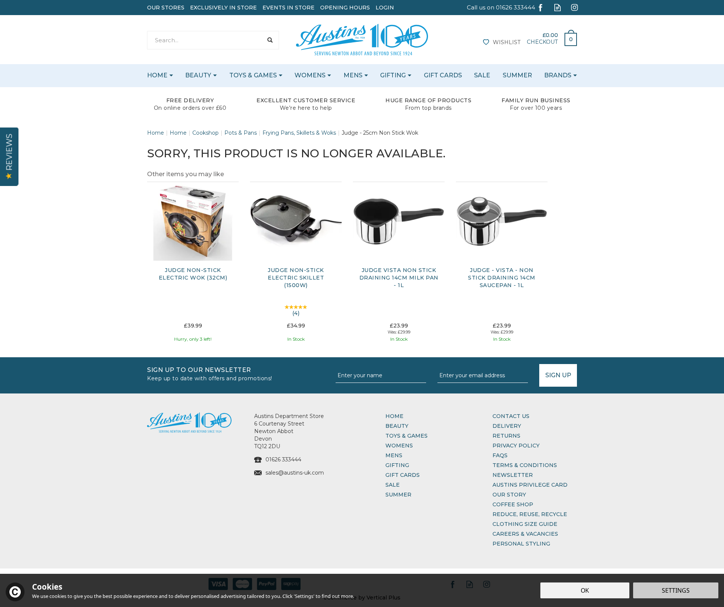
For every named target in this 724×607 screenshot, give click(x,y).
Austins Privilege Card (530, 484)
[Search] (270, 40)
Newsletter (512, 475)
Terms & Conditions (524, 465)
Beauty (396, 426)
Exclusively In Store (223, 7)
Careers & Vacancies (525, 533)
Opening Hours (345, 7)
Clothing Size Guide (524, 524)
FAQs (500, 455)
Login (385, 7)
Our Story (509, 494)
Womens (399, 445)
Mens (393, 455)
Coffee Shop (512, 504)
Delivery (506, 426)
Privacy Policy (516, 445)
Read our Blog (557, 7)
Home (394, 416)
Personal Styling (521, 543)
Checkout (542, 41)
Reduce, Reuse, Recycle (529, 514)
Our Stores (165, 7)
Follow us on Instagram (574, 7)
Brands (557, 75)
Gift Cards (402, 475)
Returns (506, 435)
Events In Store (288, 7)
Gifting (397, 465)
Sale (392, 484)
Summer (398, 494)
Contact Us (510, 416)
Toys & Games (406, 435)
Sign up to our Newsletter (209, 373)
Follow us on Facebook (540, 7)
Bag (568, 37)
